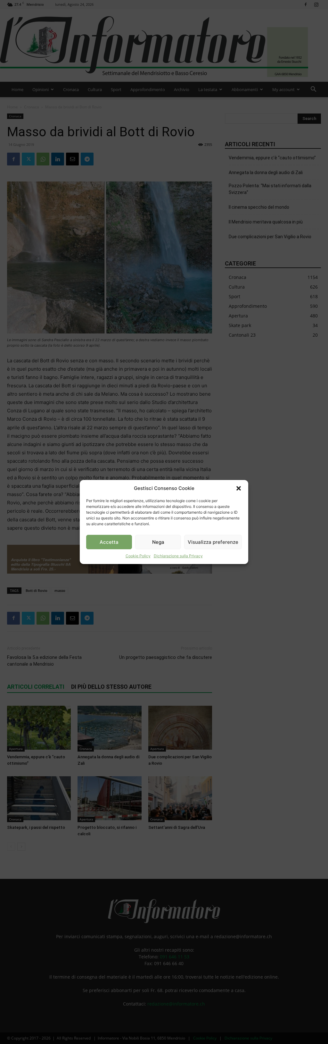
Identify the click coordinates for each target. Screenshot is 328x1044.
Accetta (109, 542)
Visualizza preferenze (213, 542)
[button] (238, 488)
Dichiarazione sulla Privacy (178, 555)
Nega (158, 542)
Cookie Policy (138, 555)
